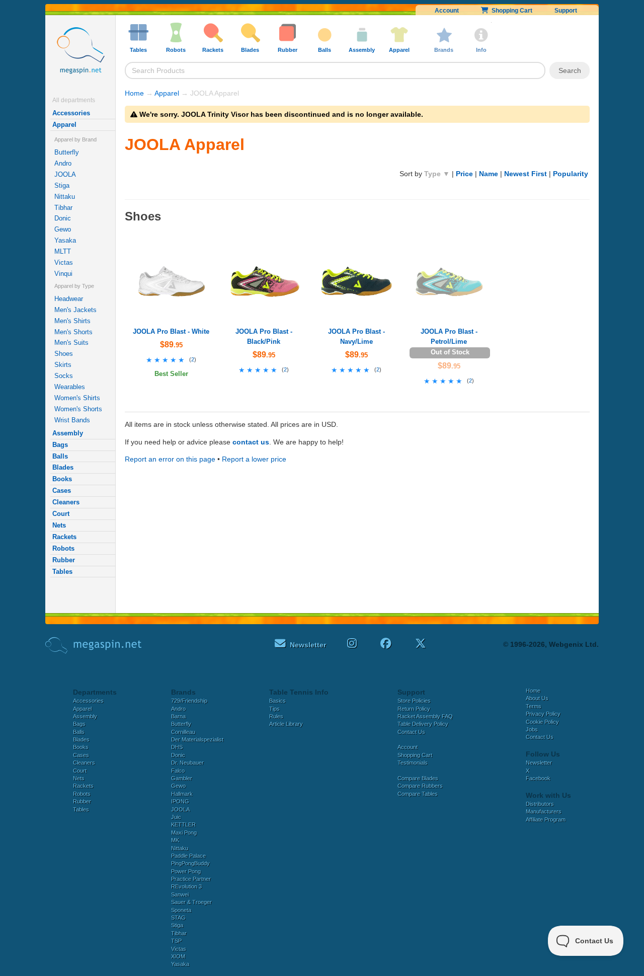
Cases (61, 490)
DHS (177, 747)
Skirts (62, 364)
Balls (60, 456)
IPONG (180, 801)
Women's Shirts (77, 398)
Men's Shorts (73, 332)
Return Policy (413, 709)
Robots (63, 548)
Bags (60, 444)
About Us (537, 698)
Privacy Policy (543, 714)
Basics (277, 701)
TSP (176, 941)
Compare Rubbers (420, 786)
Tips (274, 709)
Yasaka (65, 240)
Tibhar (63, 207)
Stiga (61, 185)
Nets (59, 525)
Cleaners (65, 502)
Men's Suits (71, 342)
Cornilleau (183, 732)
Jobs (532, 729)
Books (62, 479)
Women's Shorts (78, 409)
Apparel (64, 124)
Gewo (62, 229)
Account (447, 10)
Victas (63, 262)
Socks (63, 376)
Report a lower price (254, 459)
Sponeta (181, 910)
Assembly (67, 433)
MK (175, 840)
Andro (62, 163)
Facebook (538, 778)
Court (60, 513)
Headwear (68, 299)
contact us (250, 442)
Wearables (69, 387)
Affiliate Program (546, 819)
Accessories (71, 113)
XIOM (178, 956)
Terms (533, 706)
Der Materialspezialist (197, 739)
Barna (178, 716)
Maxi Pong (184, 833)
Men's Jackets (75, 310)
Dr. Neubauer (187, 763)
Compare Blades (417, 778)
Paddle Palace (188, 856)
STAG (178, 918)
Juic (176, 817)
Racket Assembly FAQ (425, 716)
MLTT (62, 251)
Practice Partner (191, 879)
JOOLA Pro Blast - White (171, 331)
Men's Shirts (72, 321)
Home (134, 93)
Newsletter (539, 763)
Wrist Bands (72, 420)
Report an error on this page (170, 459)
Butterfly (66, 152)
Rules (276, 716)
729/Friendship (189, 701)
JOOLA (65, 174)
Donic (62, 218)
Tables (62, 571)
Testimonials (412, 763)
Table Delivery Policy (422, 724)
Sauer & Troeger (191, 902)
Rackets (64, 537)
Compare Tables (417, 794)
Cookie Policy (542, 722)
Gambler (181, 778)
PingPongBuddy (190, 863)
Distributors (540, 804)
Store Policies (414, 701)
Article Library (286, 724)
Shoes (63, 353)
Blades (62, 467)
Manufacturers (543, 811)
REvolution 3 (186, 886)
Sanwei (180, 894)
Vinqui (63, 273)
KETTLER (183, 824)
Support (565, 10)
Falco (178, 771)
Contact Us (411, 732)
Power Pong (186, 871)
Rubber (63, 560)
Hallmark (182, 794)
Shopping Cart (510, 10)
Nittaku (64, 196)
